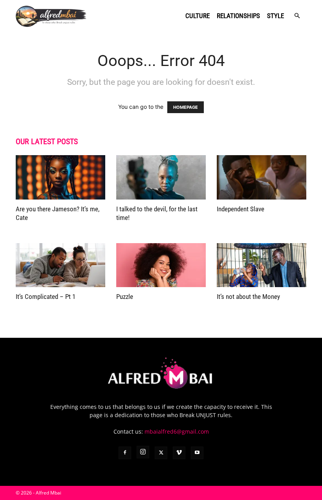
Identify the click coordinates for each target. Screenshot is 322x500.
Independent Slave (240, 209)
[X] (161, 453)
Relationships (238, 16)
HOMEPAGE (185, 107)
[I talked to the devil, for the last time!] (161, 177)
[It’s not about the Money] (261, 265)
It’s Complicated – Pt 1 (45, 296)
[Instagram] (143, 452)
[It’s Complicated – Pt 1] (60, 265)
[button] (296, 16)
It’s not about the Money (248, 296)
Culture (197, 16)
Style (275, 16)
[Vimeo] (179, 453)
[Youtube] (197, 453)
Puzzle (124, 296)
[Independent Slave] (261, 177)
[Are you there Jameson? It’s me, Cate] (60, 177)
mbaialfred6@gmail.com (177, 431)
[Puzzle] (161, 265)
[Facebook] (125, 453)
